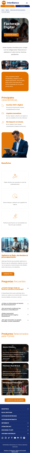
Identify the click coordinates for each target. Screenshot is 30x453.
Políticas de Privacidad (21, 450)
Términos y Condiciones (9, 450)
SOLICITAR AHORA (11, 34)
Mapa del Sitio (15, 451)
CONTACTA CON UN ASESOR (15, 400)
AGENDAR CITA (7, 274)
